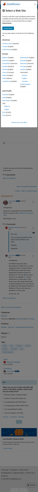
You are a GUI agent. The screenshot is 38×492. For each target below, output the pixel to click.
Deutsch (24, 75)
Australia (5, 94)
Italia (4, 78)
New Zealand (6, 100)
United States (6, 49)
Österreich (23, 63)
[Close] (34, 4)
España (4, 66)
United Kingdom (25, 84)
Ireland (4, 75)
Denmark (5, 60)
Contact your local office (19, 122)
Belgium (5, 57)
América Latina (7, 43)
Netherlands (24, 57)
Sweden (22, 69)
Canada (4, 46)
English (24, 78)
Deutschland (6, 63)
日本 (3, 112)
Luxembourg (6, 81)
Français (25, 81)
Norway (22, 60)
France (4, 72)
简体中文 (7, 106)
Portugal (23, 66)
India (4, 97)
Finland (4, 69)
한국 (3, 115)
